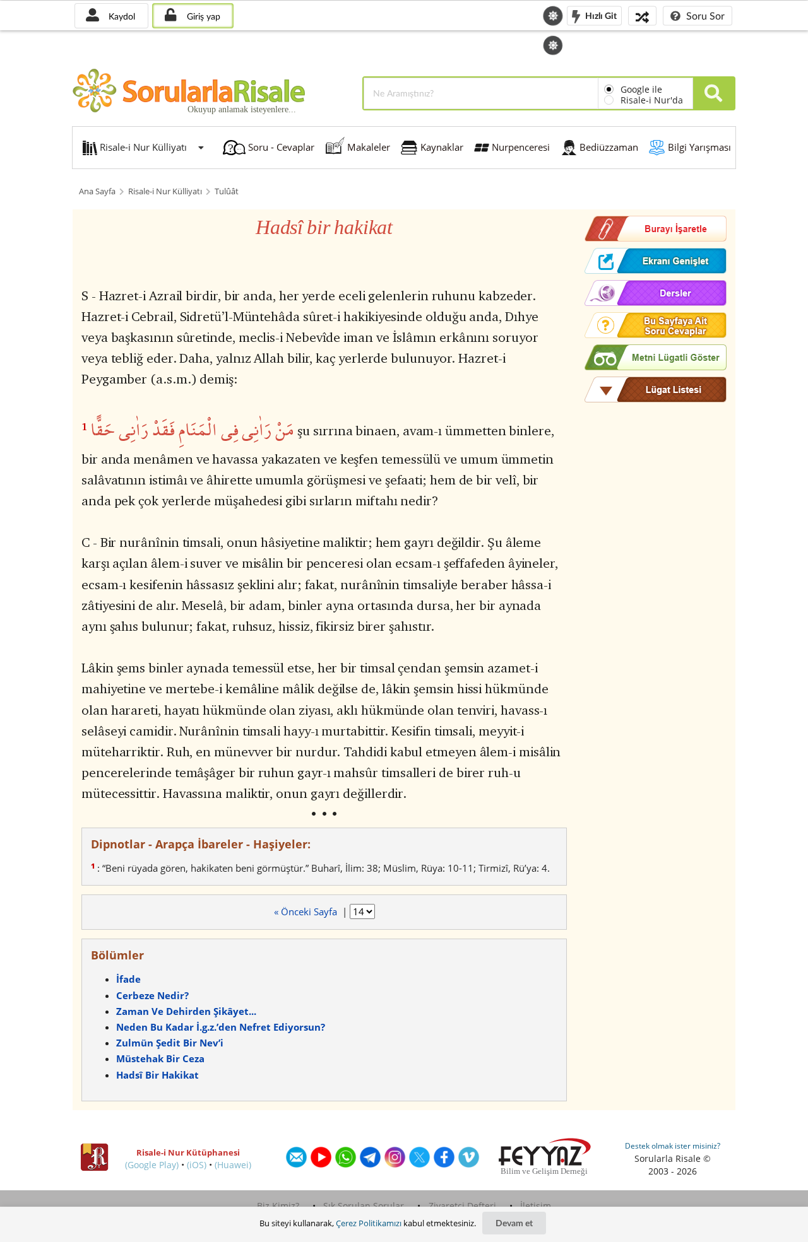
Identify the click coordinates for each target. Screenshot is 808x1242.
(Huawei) (233, 1165)
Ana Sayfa (97, 191)
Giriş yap (202, 16)
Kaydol (120, 16)
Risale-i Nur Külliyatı (165, 191)
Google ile (641, 89)
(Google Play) (152, 1165)
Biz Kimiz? (278, 1206)
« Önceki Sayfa (307, 911)
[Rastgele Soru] (642, 15)
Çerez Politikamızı (368, 1223)
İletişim (535, 1206)
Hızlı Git (600, 14)
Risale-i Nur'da (652, 100)
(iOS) (196, 1165)
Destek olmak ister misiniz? (672, 1145)
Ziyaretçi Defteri (462, 1206)
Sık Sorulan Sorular (363, 1206)
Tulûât (227, 191)
